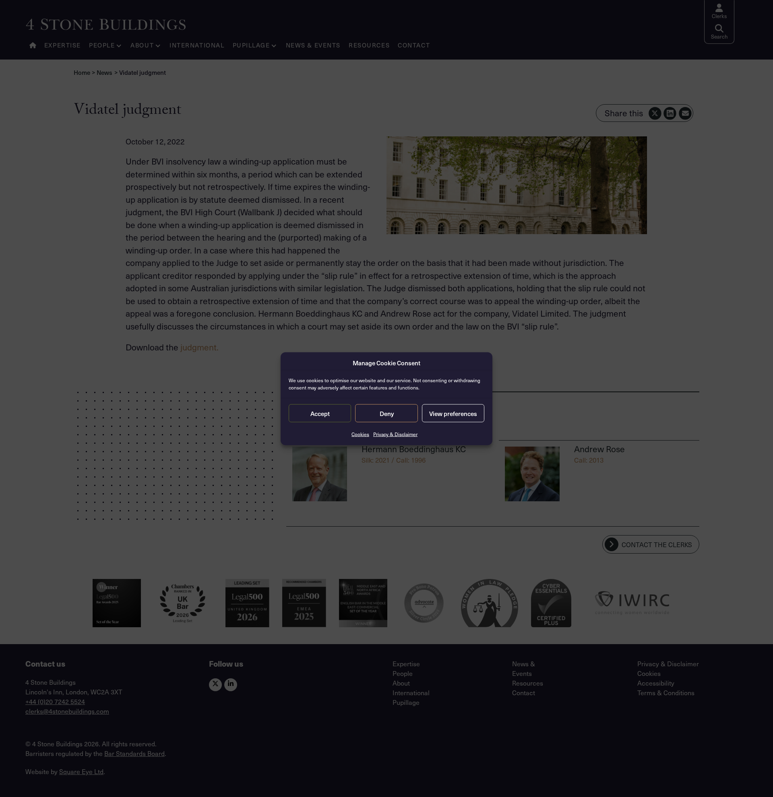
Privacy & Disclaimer (395, 434)
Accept (320, 413)
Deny (387, 413)
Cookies (360, 434)
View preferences (453, 413)
